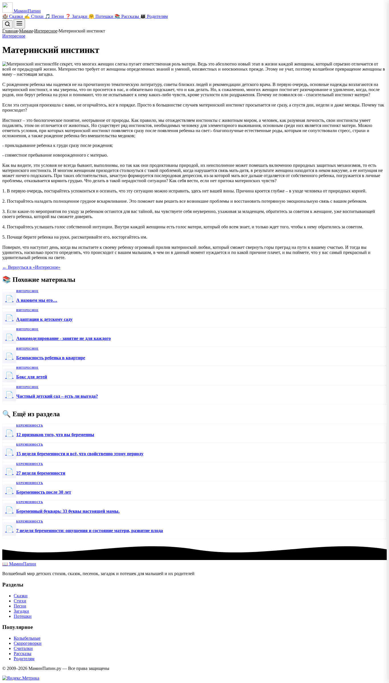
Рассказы (22, 653)
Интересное (45, 30)
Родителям (24, 658)
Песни (20, 606)
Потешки (23, 616)
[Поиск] (7, 24)
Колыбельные (27, 638)
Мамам (26, 30)
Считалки (23, 648)
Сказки (21, 595)
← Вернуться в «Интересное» (31, 267)
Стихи (20, 600)
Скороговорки (28, 643)
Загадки (21, 611)
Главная (10, 30)
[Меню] (19, 23)
